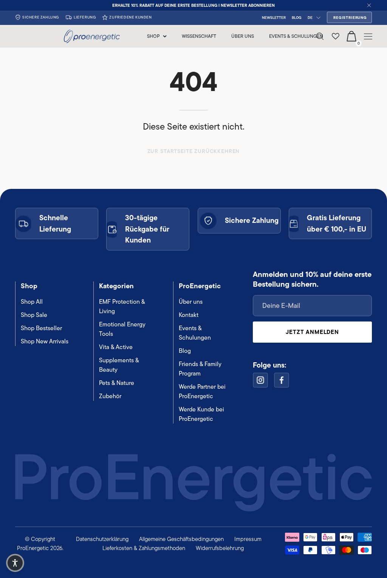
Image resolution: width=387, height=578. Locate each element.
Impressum (248, 539)
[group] (193, 5)
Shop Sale (34, 315)
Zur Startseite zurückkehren (193, 151)
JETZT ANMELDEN (312, 332)
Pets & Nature (116, 383)
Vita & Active (116, 347)
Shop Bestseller (41, 328)
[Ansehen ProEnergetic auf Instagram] (260, 380)
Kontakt (188, 315)
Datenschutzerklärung (102, 539)
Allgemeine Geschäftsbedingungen (181, 539)
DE (310, 17)
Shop (29, 285)
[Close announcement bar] (369, 5)
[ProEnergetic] (92, 36)
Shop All (32, 301)
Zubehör (110, 396)
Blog (185, 350)
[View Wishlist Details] (335, 36)
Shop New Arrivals (44, 341)
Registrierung (350, 17)
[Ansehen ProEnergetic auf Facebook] (281, 380)
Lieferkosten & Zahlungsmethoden (143, 548)
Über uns (191, 301)
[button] (15, 563)
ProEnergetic (200, 285)
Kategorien (116, 285)
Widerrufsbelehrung (220, 548)
